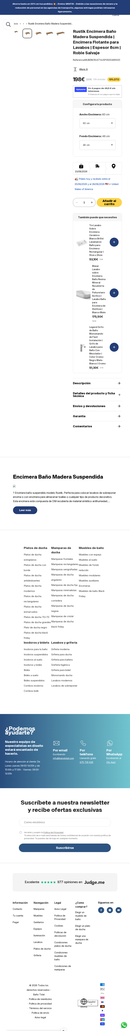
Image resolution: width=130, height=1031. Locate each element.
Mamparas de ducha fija (64, 585)
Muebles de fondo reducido (89, 567)
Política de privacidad (40, 1003)
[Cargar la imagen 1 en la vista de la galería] (27, 33)
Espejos (38, 928)
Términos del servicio (40, 1008)
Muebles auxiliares (89, 580)
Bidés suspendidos (34, 680)
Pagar (16, 922)
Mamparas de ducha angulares (62, 577)
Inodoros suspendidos (36, 654)
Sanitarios (39, 922)
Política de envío (40, 1012)
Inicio (15, 23)
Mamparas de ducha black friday (62, 624)
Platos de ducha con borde (35, 567)
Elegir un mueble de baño (81, 916)
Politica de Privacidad (59, 917)
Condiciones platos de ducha (62, 944)
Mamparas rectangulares (64, 564)
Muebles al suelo (88, 559)
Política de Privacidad (53, 832)
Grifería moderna (60, 649)
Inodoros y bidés (33, 664)
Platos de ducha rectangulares (32, 599)
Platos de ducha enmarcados (32, 609)
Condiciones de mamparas (62, 968)
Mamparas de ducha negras (62, 608)
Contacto (17, 909)
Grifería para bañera (62, 659)
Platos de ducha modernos (32, 588)
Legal (57, 902)
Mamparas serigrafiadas (64, 569)
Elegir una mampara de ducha (81, 939)
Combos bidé (31, 690)
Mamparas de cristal (62, 616)
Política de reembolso (40, 999)
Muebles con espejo (90, 554)
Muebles (38, 915)
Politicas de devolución (60, 934)
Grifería (37, 955)
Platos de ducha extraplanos (32, 557)
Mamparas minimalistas (64, 590)
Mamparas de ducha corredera (62, 598)
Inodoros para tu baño (36, 649)
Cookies (58, 925)
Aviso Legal (60, 909)
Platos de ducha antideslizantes (32, 578)
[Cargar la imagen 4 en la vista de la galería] (60, 33)
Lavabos (38, 942)
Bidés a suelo (31, 675)
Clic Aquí (110, 762)
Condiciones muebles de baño (61, 956)
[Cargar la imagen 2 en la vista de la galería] (38, 33)
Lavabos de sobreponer (64, 685)
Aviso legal (40, 1017)
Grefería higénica (60, 664)
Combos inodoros (33, 685)
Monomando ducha (61, 675)
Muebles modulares (89, 575)
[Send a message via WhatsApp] (124, 1025)
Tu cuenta (18, 915)
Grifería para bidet (61, 670)
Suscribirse (65, 848)
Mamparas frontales (62, 558)
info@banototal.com (63, 758)
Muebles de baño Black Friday (91, 594)
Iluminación (39, 935)
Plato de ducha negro (35, 627)
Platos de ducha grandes (37, 622)
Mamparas (39, 909)
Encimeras (84, 585)
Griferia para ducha (61, 654)
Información (20, 902)
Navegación (41, 902)
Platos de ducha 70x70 (36, 617)
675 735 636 (86, 762)
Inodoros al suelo (33, 659)
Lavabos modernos (61, 680)
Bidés (27, 670)
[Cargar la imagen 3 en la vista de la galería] (49, 33)
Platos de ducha (42, 948)
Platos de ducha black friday (36, 635)
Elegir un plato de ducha (82, 927)
